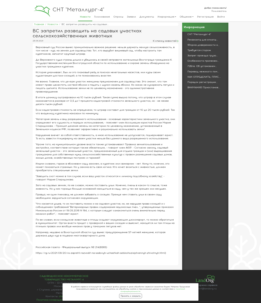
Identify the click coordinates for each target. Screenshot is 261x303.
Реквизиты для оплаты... (202, 39)
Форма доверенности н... (203, 45)
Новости (52, 24)
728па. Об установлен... (202, 66)
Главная (39, 24)
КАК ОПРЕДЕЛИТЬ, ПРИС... (204, 77)
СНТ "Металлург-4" (78, 9)
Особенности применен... (203, 61)
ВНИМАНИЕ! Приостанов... (203, 87)
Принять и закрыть (131, 296)
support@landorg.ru (205, 288)
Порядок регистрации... (202, 82)
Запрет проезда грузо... (202, 55)
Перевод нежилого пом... (203, 71)
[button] (167, 17)
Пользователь (219, 11)
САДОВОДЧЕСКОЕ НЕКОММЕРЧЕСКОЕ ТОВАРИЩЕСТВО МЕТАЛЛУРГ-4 (64, 277)
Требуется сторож (199, 50)
